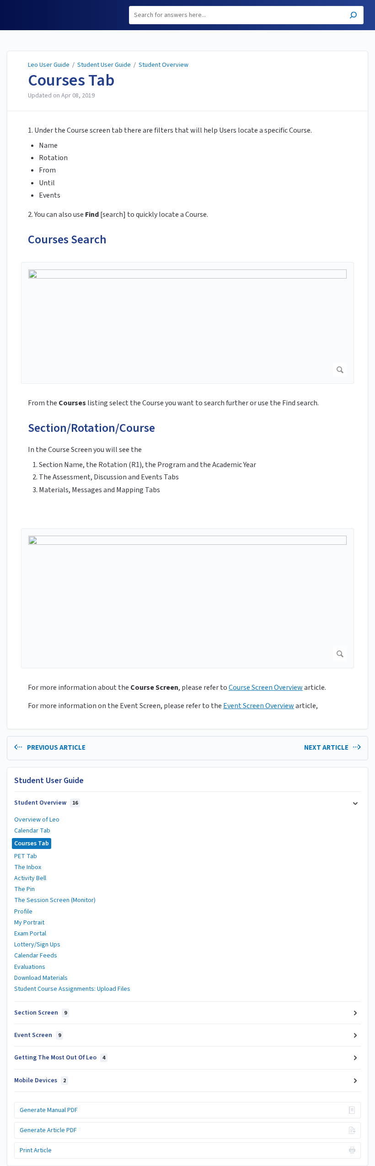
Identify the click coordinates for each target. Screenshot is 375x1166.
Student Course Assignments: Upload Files (72, 989)
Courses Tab (71, 80)
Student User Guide (104, 65)
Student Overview (163, 65)
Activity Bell (30, 878)
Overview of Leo (36, 819)
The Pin (24, 889)
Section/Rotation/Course (91, 427)
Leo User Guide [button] (35, 5)
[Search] (353, 16)
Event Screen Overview (258, 706)
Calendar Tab (32, 830)
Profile (23, 911)
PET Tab (25, 856)
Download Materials (41, 978)
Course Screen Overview (266, 687)
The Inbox (27, 867)
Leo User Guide (49, 65)
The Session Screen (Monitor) (55, 900)
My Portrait (29, 922)
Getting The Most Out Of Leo (59, 1057)
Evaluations (29, 967)
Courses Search (67, 239)
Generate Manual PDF (49, 1110)
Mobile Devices (40, 1080)
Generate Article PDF (48, 1130)
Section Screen (40, 1012)
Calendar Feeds (35, 955)
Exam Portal (30, 933)
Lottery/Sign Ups (37, 944)
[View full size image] (187, 322)
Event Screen (37, 1035)
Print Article (36, 1150)
